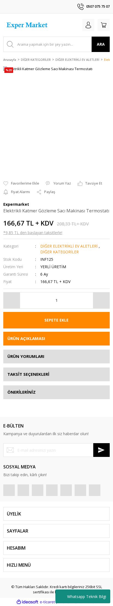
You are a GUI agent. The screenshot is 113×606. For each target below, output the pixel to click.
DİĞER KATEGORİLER (59, 251)
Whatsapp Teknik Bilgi (86, 596)
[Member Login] (88, 25)
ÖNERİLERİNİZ (21, 392)
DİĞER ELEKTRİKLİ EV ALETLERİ (69, 246)
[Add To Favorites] (21, 183)
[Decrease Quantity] (12, 300)
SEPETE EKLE (56, 320)
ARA (101, 44)
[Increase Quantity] (101, 300)
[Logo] (27, 25)
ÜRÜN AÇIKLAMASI (26, 338)
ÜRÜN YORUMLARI (25, 356)
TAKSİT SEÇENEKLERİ (28, 374)
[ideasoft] (27, 602)
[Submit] (101, 450)
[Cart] (104, 25)
